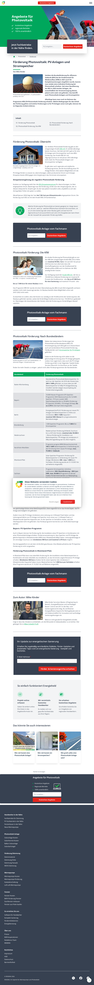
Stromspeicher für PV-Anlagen (69, 350)
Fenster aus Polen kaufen (13, 904)
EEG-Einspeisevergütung (47, 184)
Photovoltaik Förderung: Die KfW (29, 126)
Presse (6, 934)
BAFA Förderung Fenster (12, 899)
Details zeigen (54, 502)
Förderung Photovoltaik (26, 123)
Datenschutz (8, 959)
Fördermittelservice (11, 921)
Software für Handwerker (13, 915)
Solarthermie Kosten (11, 841)
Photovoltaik (22, 56)
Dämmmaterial (9, 857)
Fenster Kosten (9, 896)
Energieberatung (10, 924)
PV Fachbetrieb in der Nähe (13, 821)
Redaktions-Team (10, 940)
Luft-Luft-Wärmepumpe (12, 885)
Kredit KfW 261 (67, 275)
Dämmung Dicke (10, 860)
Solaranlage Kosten (11, 838)
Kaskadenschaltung (11, 882)
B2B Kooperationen (11, 937)
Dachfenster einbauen (12, 901)
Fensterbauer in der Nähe (13, 824)
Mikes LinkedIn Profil (31, 624)
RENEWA (7, 943)
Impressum (8, 954)
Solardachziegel (9, 846)
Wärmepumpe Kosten (12, 876)
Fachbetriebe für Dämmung (14, 818)
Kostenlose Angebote (47, 3)
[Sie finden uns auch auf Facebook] (80, 978)
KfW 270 (62, 149)
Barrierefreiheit (9, 962)
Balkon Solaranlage (11, 844)
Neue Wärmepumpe (11, 827)
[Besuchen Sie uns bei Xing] (88, 978)
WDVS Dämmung (10, 866)
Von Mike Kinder (19, 72)
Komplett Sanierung (11, 918)
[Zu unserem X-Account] (73, 978)
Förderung (33, 56)
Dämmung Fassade (11, 863)
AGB (5, 956)
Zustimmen (67, 502)
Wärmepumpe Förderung (13, 879)
